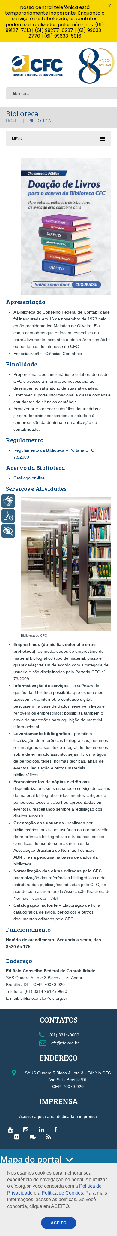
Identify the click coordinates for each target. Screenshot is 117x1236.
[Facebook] (57, 1129)
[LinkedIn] (43, 1129)
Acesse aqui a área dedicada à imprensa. (58, 1116)
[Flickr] (18, 1136)
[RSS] (50, 1136)
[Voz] (8, 516)
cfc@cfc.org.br (64, 1043)
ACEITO (59, 1222)
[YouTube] (12, 1129)
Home (12, 121)
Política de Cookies (62, 1192)
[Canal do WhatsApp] (34, 1136)
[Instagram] (27, 1129)
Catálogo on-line (29, 478)
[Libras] (8, 501)
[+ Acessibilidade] (8, 531)
